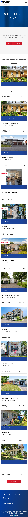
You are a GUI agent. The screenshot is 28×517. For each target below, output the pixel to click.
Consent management (18, 513)
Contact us (17, 43)
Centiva (16, 515)
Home (9, 43)
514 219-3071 (7, 498)
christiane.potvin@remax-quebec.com (13, 499)
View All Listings (14, 481)
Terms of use (10, 513)
